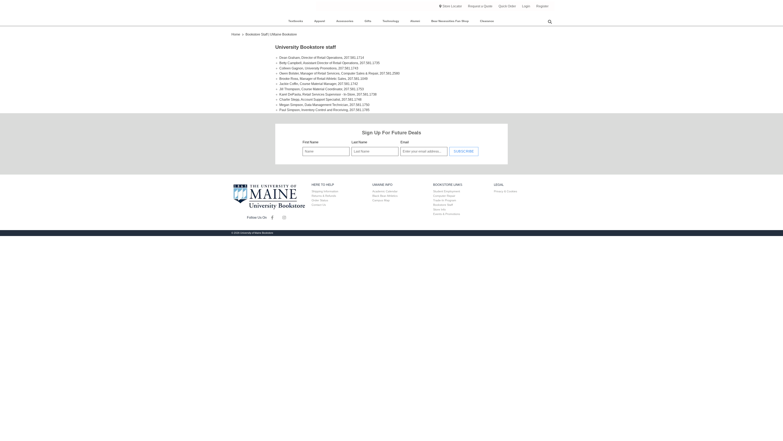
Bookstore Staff (443, 204)
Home (236, 34)
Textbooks (295, 21)
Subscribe (464, 151)
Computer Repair (444, 195)
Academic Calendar (385, 191)
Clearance (487, 21)
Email (404, 142)
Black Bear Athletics (385, 195)
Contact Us (319, 204)
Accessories (344, 21)
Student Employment (446, 191)
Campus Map (381, 200)
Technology (391, 21)
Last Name (359, 142)
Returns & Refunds (324, 195)
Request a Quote (480, 6)
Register (542, 6)
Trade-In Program (444, 200)
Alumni (415, 21)
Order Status (320, 200)
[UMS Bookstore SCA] (269, 196)
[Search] (550, 21)
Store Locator (452, 6)
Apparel (319, 21)
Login (526, 6)
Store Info (439, 209)
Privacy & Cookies (505, 191)
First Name (311, 142)
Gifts (368, 21)
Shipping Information (325, 191)
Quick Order (507, 6)
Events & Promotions (446, 214)
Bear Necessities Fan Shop (450, 21)
